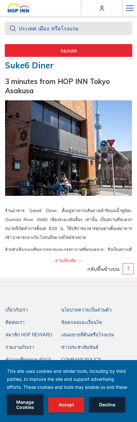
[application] (68, 391)
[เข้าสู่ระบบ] (102, 7)
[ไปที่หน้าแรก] (18, 8)
